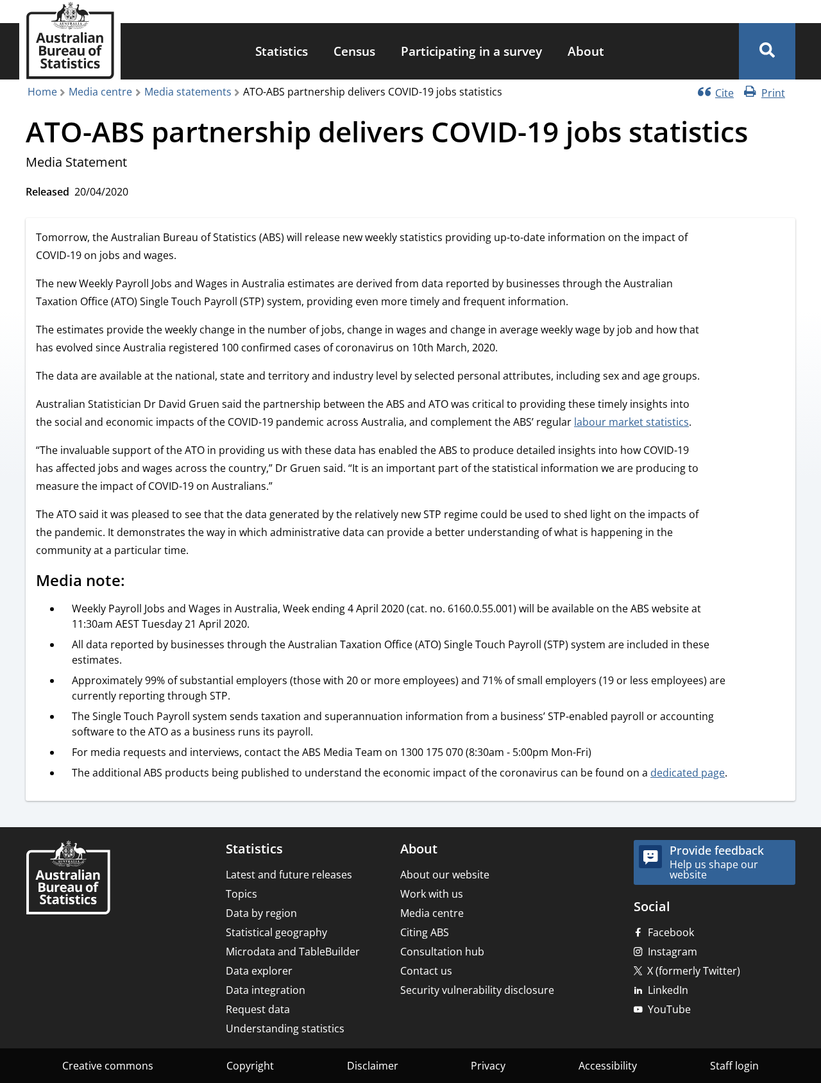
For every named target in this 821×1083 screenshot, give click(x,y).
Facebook (671, 932)
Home (42, 92)
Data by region (261, 913)
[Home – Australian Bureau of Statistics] (68, 879)
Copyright (250, 1066)
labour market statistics (631, 422)
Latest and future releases (289, 875)
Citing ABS (424, 932)
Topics (241, 894)
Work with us (431, 894)
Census (354, 51)
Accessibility (608, 1066)
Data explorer (259, 971)
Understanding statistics (285, 1028)
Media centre (100, 92)
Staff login (734, 1066)
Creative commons (107, 1066)
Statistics (281, 51)
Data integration (265, 990)
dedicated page (687, 773)
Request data (258, 1009)
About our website (444, 875)
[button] (767, 51)
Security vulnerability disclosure (477, 990)
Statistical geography (276, 932)
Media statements (188, 92)
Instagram (672, 951)
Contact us (426, 971)
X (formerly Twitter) (693, 971)
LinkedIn (668, 990)
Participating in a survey (471, 51)
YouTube (669, 1009)
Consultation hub (442, 951)
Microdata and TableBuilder (293, 951)
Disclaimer (372, 1066)
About (586, 51)
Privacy (488, 1066)
